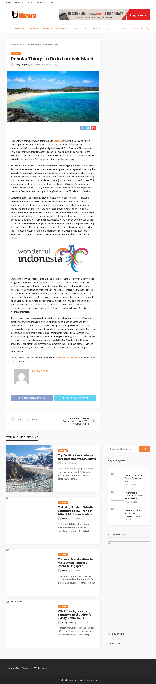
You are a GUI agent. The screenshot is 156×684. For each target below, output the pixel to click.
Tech (85, 28)
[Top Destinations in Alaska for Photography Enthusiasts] (29, 468)
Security (136, 28)
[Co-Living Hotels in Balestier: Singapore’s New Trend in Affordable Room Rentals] (32, 520)
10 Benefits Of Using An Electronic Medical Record (134, 513)
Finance (34, 28)
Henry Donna (67, 622)
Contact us (40, 2)
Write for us (40, 667)
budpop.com (114, 643)
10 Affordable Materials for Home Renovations (134, 496)
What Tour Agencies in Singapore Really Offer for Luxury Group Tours (75, 614)
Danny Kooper (21, 64)
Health (97, 28)
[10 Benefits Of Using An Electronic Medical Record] (117, 513)
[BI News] (24, 14)
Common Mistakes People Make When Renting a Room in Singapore (75, 563)
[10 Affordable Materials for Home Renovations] (117, 495)
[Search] (147, 29)
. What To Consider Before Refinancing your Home (134, 478)
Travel (122, 28)
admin (64, 463)
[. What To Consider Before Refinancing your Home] (117, 478)
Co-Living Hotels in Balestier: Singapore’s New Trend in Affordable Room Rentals (76, 511)
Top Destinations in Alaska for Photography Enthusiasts (77, 457)
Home (51, 2)
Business (19, 28)
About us (26, 667)
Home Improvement (55, 28)
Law (75, 28)
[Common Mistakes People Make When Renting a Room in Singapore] (32, 572)
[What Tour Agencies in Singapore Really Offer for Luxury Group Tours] (14, 602)
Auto (110, 28)
